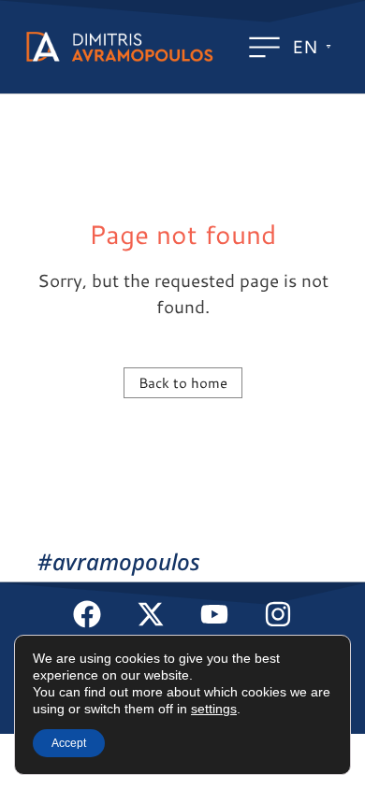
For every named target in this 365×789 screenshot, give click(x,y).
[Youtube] (214, 614)
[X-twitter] (150, 614)
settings (214, 708)
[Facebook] (87, 614)
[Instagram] (278, 614)
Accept (68, 743)
